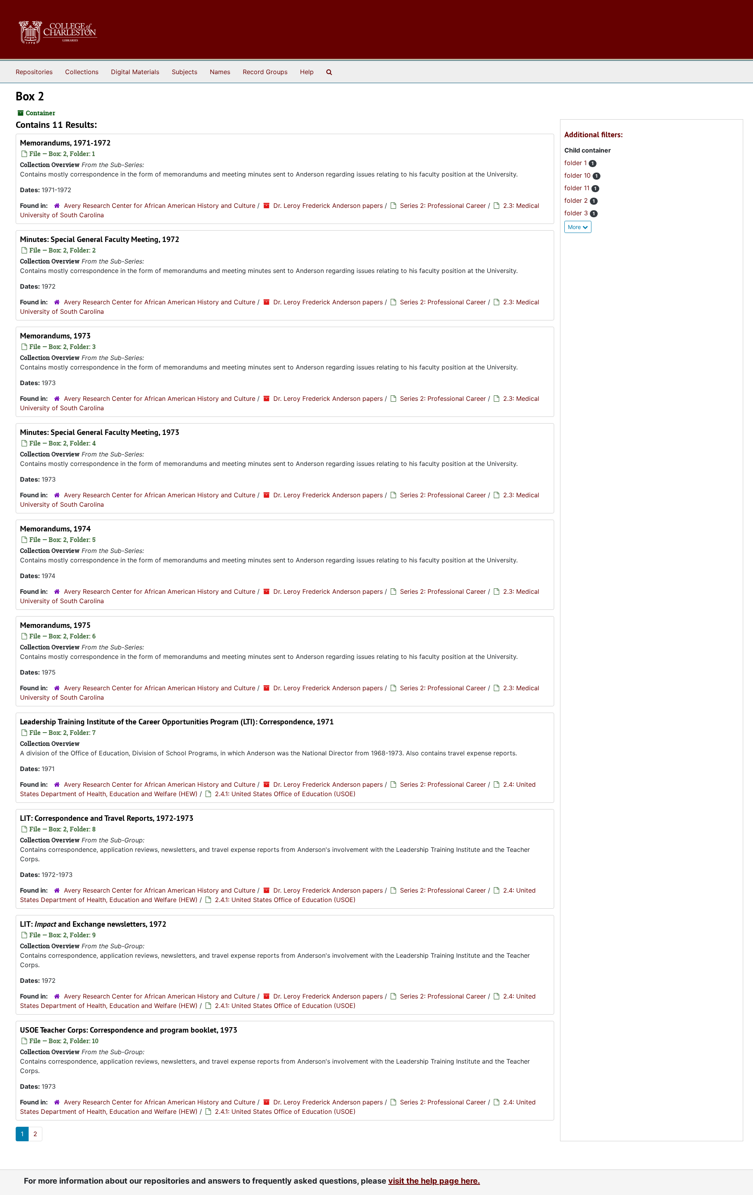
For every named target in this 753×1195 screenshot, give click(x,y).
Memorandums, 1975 (55, 625)
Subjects (184, 72)
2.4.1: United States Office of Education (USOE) (285, 794)
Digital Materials (135, 72)
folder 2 (577, 200)
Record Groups (265, 72)
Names (220, 72)
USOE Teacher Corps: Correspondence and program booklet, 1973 (128, 1030)
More (575, 227)
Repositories (34, 72)
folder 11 (577, 188)
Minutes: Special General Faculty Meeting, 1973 (99, 432)
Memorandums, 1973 (55, 336)
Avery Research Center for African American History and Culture (159, 205)
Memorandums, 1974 (55, 529)
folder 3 (577, 213)
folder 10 (578, 175)
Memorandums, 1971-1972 (65, 143)
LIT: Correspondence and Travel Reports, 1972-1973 (106, 818)
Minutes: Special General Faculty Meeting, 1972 (99, 239)
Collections (81, 72)
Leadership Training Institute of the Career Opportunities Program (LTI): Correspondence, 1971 (177, 722)
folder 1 (576, 163)
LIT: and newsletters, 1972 (93, 924)
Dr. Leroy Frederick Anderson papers (328, 205)
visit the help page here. (434, 1181)
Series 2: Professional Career (443, 205)
